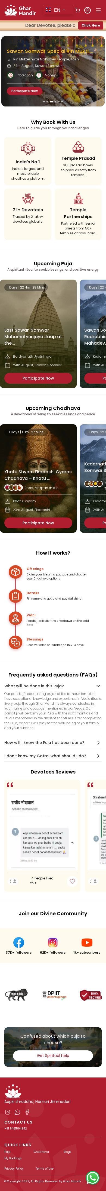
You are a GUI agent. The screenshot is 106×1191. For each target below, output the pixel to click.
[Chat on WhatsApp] (92, 1177)
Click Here (91, 25)
